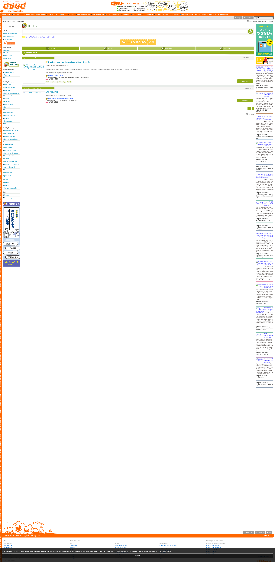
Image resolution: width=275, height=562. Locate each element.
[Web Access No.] (195, 14)
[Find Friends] (136, 14)
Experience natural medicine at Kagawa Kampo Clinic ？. (69, 62)
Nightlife (6, 185)
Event (6, 110)
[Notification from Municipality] (23, 14)
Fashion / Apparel (9, 136)
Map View (7, 53)
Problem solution (9, 115)
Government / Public (10, 161)
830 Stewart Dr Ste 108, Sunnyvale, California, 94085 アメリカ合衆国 (67, 77)
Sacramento (20, 21)
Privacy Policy (35, 536)
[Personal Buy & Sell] (83, 14)
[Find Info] (71, 14)
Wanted (6, 118)
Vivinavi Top (8, 198)
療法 (60, 82)
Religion (6, 182)
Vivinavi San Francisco (213, 547)
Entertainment (8, 104)
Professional (8, 172)
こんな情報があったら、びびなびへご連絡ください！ (39, 37)
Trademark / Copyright (22, 536)
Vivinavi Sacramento (212, 545)
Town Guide (73, 545)
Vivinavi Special (9, 72)
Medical (6, 158)
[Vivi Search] (6, 14)
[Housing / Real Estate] (113, 14)
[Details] (34, 72)
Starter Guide (8, 547)
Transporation (8, 144)
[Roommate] (125, 14)
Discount (7, 90)
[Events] (56, 14)
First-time (7, 98)
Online (6, 78)
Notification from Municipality (168, 545)
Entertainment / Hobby (11, 139)
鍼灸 (64, 82)
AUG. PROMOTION (52, 92)
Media (6, 179)
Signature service (9, 87)
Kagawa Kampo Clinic (55, 75)
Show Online (8, 39)
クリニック (53, 82)
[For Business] (212, 14)
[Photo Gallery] (174, 14)
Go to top (269, 535)
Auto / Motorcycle (9, 167)
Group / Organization (10, 188)
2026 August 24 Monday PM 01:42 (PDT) (261, 21)
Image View (8, 55)
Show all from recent (10, 33)
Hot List (11, 26)
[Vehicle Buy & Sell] (97, 14)
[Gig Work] (184, 14)
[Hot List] (49, 14)
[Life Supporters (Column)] (148, 14)
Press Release (8, 112)
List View (7, 50)
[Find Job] (63, 14)
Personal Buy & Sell (121, 545)
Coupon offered (9, 36)
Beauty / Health (9, 156)
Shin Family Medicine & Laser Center (60, 98)
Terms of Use (8, 536)
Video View (7, 58)
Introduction (8, 121)
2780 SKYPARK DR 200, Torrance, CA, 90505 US (61, 100)
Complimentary (9, 96)
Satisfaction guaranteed (11, 93)
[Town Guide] (41, 14)
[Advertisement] (264, 405)
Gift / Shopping (9, 133)
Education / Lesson (10, 150)
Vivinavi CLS (8, 545)
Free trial (7, 101)
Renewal (7, 107)
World (4, 21)
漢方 (47, 82)
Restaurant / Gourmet (11, 130)
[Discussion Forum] (161, 14)
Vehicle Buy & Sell (120, 547)
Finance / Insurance (10, 170)
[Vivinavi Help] (204, 14)
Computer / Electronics (11, 164)
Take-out (7, 75)
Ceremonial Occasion (11, 153)
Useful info (7, 84)
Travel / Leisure (9, 142)
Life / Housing (8, 147)
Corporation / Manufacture (8, 176)
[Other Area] (223, 14)
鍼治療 (69, 82)
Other (6, 124)
